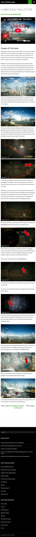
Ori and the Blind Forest (7, 466)
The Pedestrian (5, 510)
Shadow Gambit (5, 513)
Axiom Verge (4, 525)
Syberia (3, 485)
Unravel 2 (3, 491)
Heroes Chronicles (6, 522)
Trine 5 (2, 528)
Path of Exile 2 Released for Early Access (11, 445)
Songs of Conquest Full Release (9, 448)
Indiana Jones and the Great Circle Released (12, 442)
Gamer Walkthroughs (8, 2)
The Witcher (4, 482)
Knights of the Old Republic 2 (8, 473)
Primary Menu (34, 2)
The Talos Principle (6, 519)
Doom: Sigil (4, 503)
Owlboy (3, 516)
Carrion (3, 506)
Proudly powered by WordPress (8, 535)
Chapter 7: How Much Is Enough (14, 405)
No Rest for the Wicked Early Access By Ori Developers (15, 456)
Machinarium (4, 494)
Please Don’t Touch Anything (8, 469)
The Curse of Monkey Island (8, 479)
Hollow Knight (4, 476)
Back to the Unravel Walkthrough (11, 14)
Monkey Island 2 (5, 488)
